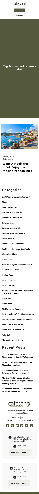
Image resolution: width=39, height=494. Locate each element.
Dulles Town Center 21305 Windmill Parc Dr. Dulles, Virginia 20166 (21, 470)
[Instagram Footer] (12, 425)
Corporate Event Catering (12, 233)
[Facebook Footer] (7, 425)
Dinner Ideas (7, 238)
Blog (4, 202)
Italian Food (7, 298)
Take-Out (6, 335)
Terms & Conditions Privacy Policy (19, 420)
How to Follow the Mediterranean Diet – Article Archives (18, 292)
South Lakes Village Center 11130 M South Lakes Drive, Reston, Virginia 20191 (21, 439)
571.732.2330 (21, 477)
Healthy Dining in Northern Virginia (16, 265)
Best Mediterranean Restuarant (15, 197)
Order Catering (20, 10)
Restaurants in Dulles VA (12, 330)
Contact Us (15, 418)
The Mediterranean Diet (12, 340)
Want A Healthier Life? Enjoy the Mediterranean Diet (17, 167)
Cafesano (9, 159)
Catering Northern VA (11, 228)
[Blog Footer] (31, 425)
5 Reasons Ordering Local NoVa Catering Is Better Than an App (15, 371)
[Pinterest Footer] (26, 425)
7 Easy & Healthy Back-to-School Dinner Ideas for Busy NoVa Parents (17, 355)
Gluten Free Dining (9, 254)
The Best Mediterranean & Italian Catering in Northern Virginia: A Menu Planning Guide (17, 381)
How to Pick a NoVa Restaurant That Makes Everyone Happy (17, 363)
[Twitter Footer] (17, 425)
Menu (20, 16)
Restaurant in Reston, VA (12, 324)
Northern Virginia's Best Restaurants (17, 314)
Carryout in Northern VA (12, 212)
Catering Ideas (8, 223)
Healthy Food (7, 275)
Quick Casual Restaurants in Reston (17, 319)
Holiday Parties (8, 285)
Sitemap (24, 418)
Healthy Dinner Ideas (10, 270)
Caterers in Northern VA (12, 218)
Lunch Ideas (7, 304)
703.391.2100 (21, 446)
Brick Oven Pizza (9, 207)
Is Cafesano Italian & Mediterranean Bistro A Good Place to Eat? (17, 390)
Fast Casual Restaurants (12, 244)
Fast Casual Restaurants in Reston (16, 249)
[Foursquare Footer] (21, 425)
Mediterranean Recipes (11, 309)
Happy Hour (7, 259)
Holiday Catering (9, 280)
